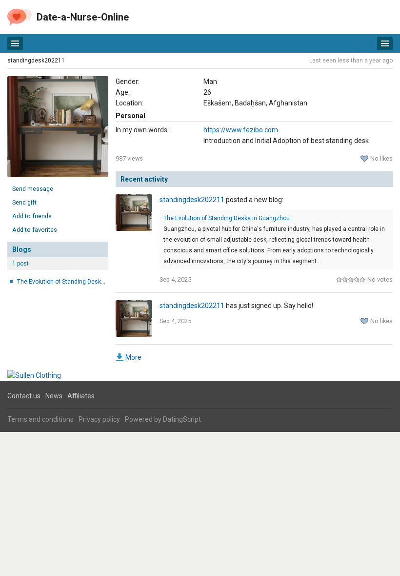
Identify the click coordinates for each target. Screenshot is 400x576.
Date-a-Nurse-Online (83, 17)
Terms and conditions (40, 419)
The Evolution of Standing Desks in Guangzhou (80, 281)
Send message (32, 188)
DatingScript (182, 419)
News (53, 396)
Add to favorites (34, 229)
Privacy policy (99, 419)
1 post (20, 263)
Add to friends (32, 216)
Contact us (23, 396)
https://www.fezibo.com (240, 130)
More (133, 357)
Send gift (24, 202)
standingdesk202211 (36, 60)
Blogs (21, 249)
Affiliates (81, 396)
